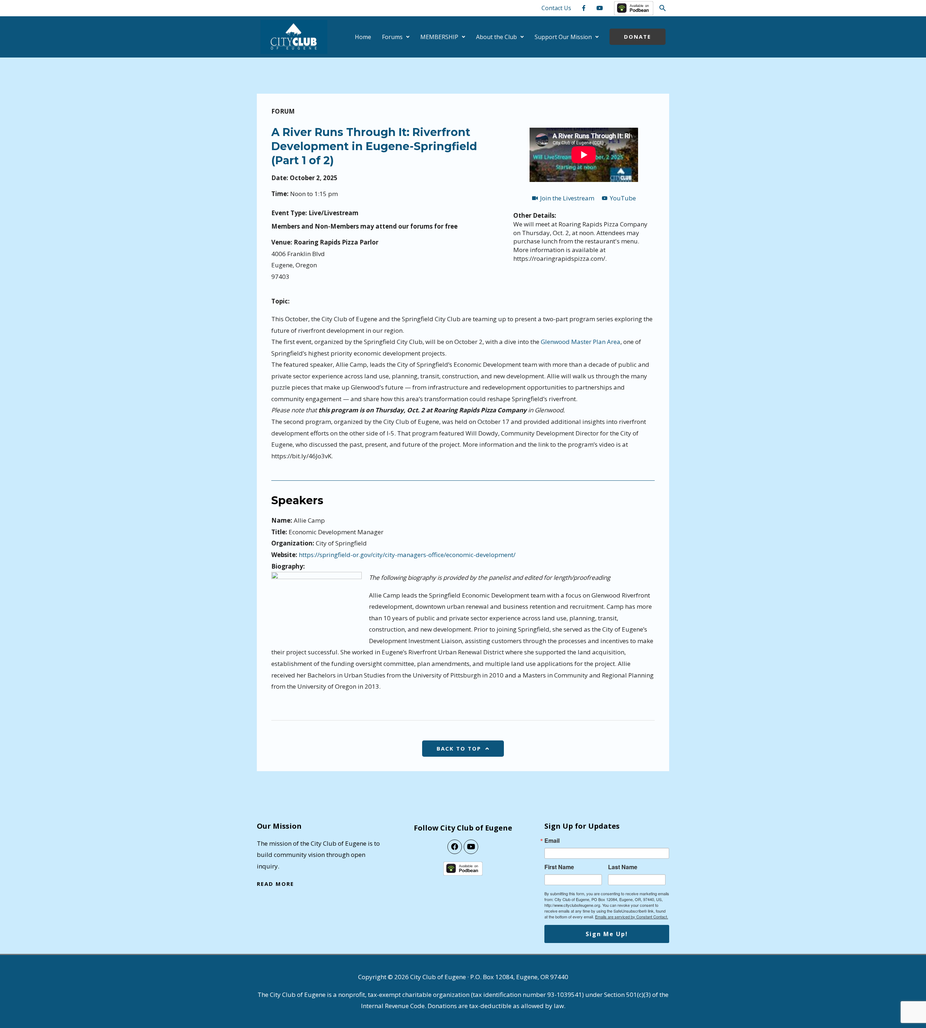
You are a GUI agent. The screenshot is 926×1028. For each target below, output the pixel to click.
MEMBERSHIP (439, 37)
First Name (559, 867)
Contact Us (556, 8)
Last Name (622, 867)
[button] (662, 8)
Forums (392, 37)
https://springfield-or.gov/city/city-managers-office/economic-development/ (407, 555)
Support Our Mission (563, 37)
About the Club (496, 37)
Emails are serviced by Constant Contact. (631, 916)
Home (363, 37)
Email (552, 841)
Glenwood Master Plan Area (580, 341)
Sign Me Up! (607, 934)
